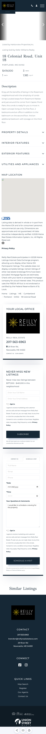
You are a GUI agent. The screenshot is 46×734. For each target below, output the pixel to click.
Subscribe (23, 434)
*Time (8, 492)
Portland (8, 297)
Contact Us (10, 353)
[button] (3, 24)
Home (4, 294)
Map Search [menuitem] (23, 684)
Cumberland (29, 294)
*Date (8, 483)
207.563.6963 (32, 5)
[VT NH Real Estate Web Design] (23, 722)
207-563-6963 (16, 342)
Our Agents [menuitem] (23, 692)
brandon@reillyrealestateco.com (23, 639)
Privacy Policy (8, 248)
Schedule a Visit (31, 459)
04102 (16, 297)
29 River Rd (22, 644)
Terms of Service (16, 570)
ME (20, 294)
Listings (12, 294)
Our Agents (19, 353)
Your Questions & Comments (18, 501)
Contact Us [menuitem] (23, 696)
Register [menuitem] (23, 688)
